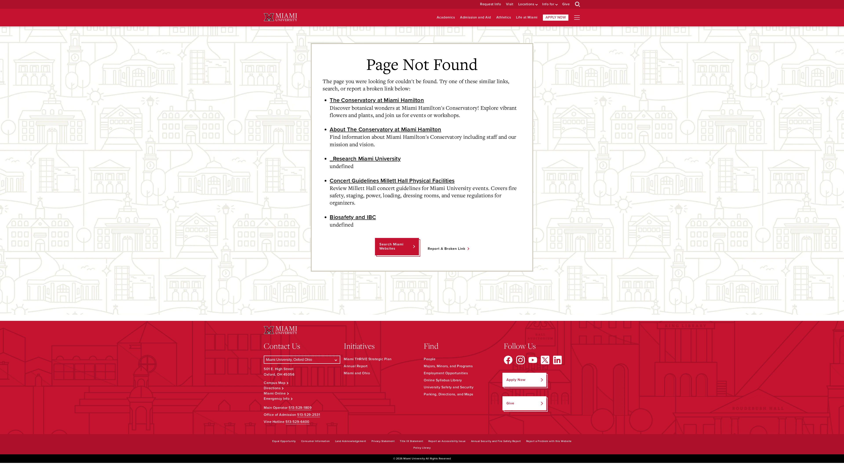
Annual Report (356, 366)
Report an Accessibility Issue (447, 441)
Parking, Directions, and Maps (448, 394)
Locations (526, 4)
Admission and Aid (475, 17)
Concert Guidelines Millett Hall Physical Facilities (392, 180)
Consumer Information (315, 441)
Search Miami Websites (391, 246)
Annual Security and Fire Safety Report (496, 441)
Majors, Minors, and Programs (448, 366)
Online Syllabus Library (443, 380)
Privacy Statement (383, 441)
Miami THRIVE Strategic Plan (368, 359)
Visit (509, 4)
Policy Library (422, 447)
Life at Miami (527, 17)
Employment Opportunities (446, 373)
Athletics (503, 17)
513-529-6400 (297, 422)
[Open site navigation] (577, 17)
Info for (548, 4)
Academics (446, 17)
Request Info (490, 4)
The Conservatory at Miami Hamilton (377, 100)
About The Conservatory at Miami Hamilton (385, 129)
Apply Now (556, 17)
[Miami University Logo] (280, 17)
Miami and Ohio (357, 373)
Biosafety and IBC (353, 217)
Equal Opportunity (284, 441)
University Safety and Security (448, 387)
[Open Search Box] (577, 4)
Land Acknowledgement (350, 441)
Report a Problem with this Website (549, 441)
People (429, 359)
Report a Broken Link (446, 249)
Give (566, 4)
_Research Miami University (365, 158)
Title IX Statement (411, 441)
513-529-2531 (308, 415)
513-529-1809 (300, 408)
